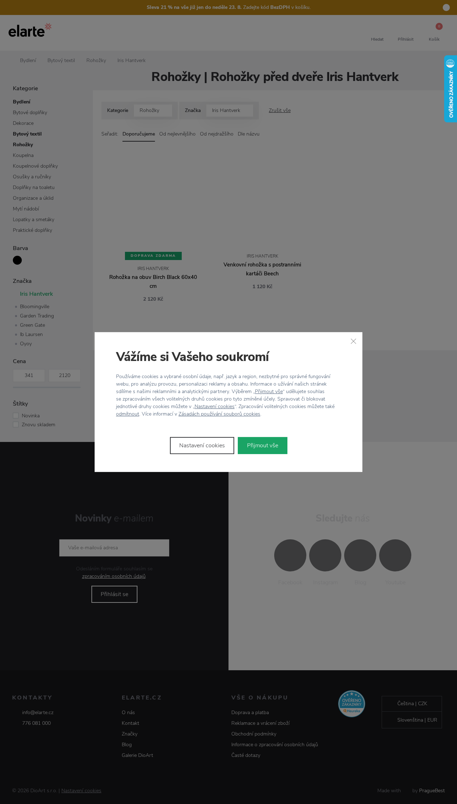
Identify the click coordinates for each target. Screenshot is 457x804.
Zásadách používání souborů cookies (219, 414)
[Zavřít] (353, 341)
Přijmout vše (269, 391)
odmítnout (127, 414)
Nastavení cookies (215, 406)
